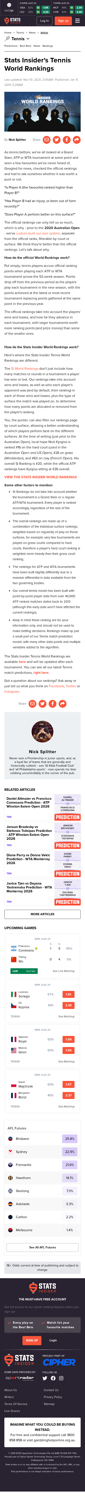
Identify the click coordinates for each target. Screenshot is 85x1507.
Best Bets (25, 46)
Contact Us (51, 1390)
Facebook (56, 686)
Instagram (11, 691)
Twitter (71, 686)
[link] (44, 1378)
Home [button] (8, 33)
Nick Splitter (17, 139)
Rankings (47, 46)
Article (44, 33)
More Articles (42, 914)
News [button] (32, 33)
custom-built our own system (38, 233)
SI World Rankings (24, 368)
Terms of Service (15, 1404)
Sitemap (49, 1404)
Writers (9, 1397)
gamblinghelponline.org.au (54, 1440)
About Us (10, 1390)
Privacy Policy (53, 1397)
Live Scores (12, 1411)
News (37, 46)
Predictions (11, 46)
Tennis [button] (20, 33)
